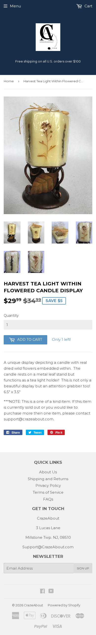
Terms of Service (48, 492)
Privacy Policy (48, 485)
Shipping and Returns (48, 478)
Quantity (11, 315)
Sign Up (83, 568)
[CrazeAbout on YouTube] (51, 591)
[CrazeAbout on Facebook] (42, 591)
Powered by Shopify (64, 605)
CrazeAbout (33, 605)
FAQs (48, 499)
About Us (48, 472)
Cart (87, 6)
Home (9, 81)
